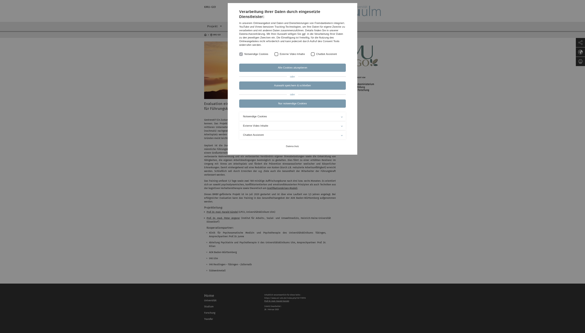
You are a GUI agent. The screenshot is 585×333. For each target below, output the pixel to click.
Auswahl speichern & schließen (292, 85)
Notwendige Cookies (256, 54)
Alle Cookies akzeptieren (292, 67)
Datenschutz (292, 146)
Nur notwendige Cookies (292, 103)
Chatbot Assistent (326, 54)
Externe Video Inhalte (292, 54)
